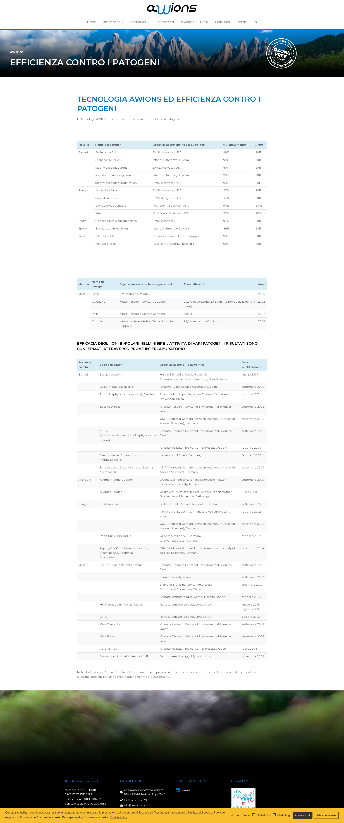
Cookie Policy (118, 817)
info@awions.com (136, 805)
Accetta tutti (302, 815)
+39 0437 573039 (135, 800)
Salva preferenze (326, 815)
